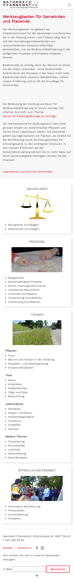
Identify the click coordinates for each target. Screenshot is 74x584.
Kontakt (8, 547)
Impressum (24, 547)
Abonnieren (58, 569)
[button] (69, 4)
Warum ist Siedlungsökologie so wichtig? (29, 116)
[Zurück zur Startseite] (21, 4)
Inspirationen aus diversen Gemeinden (28, 171)
